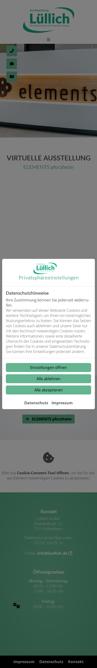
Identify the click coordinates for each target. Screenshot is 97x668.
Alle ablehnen (48, 378)
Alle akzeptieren (48, 390)
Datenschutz (36, 402)
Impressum (62, 402)
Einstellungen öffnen (48, 367)
